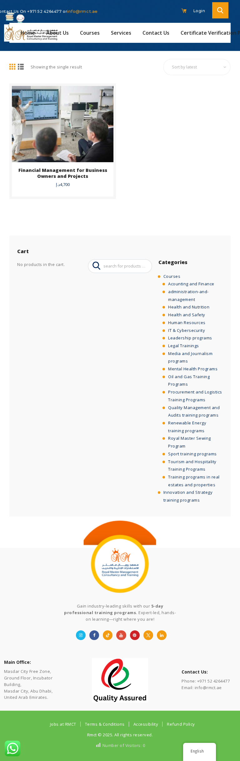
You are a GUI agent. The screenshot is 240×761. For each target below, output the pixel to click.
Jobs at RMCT (63, 724)
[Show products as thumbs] (12, 67)
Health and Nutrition (188, 307)
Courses (172, 276)
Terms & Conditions (105, 724)
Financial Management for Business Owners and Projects (62, 173)
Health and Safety (186, 315)
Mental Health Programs (193, 369)
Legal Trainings (183, 345)
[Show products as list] (21, 67)
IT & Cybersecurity (186, 330)
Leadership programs (190, 338)
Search (95, 266)
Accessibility (145, 724)
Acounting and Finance (191, 284)
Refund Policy (181, 724)
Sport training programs (192, 454)
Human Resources (187, 322)
